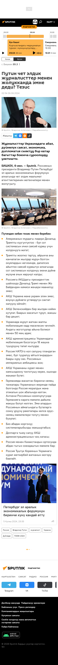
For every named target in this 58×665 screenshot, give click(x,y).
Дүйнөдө (7, 536)
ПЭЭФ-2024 (19, 536)
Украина (47, 530)
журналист (35, 530)
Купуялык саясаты (11, 615)
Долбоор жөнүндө (11, 603)
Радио (33, 576)
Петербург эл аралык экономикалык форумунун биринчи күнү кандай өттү (24, 511)
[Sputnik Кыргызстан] (9, 23)
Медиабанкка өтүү (40, 130)
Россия (6, 530)
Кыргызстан (8, 576)
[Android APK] (10, 635)
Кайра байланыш (10, 626)
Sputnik (7, 130)
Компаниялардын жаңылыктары (18, 611)
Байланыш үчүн (9, 607)
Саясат (22, 576)
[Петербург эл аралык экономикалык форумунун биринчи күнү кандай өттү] (29, 483)
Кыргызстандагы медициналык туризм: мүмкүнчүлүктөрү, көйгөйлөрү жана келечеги (25, 48)
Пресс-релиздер (26, 607)
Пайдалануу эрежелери (33, 603)
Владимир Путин (20, 530)
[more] (53, 521)
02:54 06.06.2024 (10, 93)
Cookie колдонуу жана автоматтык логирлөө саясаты (19, 621)
